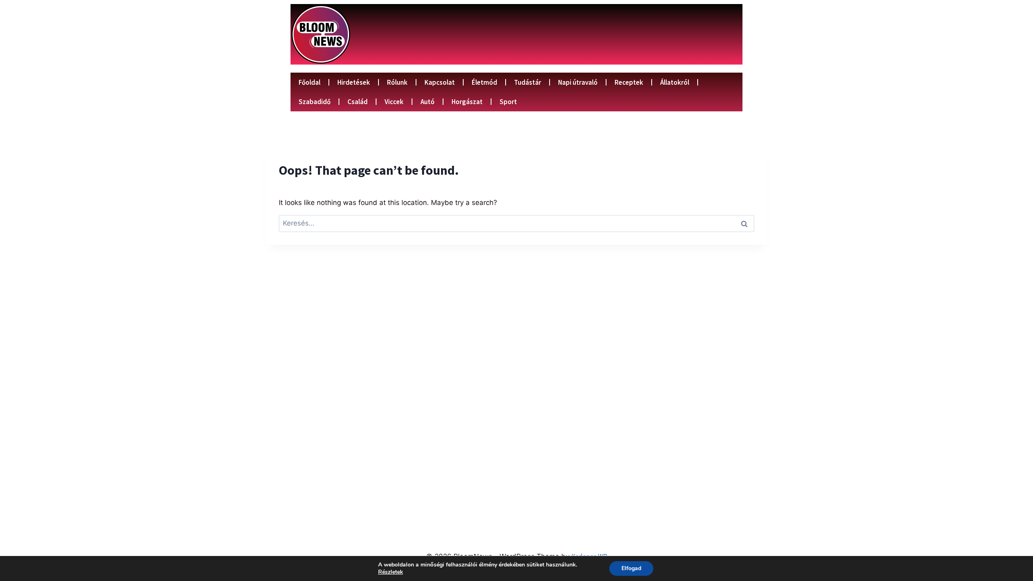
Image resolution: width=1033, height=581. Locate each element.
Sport (508, 101)
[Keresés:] (516, 223)
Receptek (629, 82)
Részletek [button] (390, 572)
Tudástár (527, 82)
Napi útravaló (578, 82)
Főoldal (309, 82)
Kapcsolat (439, 82)
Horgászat (467, 101)
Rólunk (397, 82)
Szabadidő (314, 101)
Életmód (484, 82)
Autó (427, 101)
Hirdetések (353, 82)
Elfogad (631, 568)
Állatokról (674, 82)
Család (357, 101)
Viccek (394, 101)
